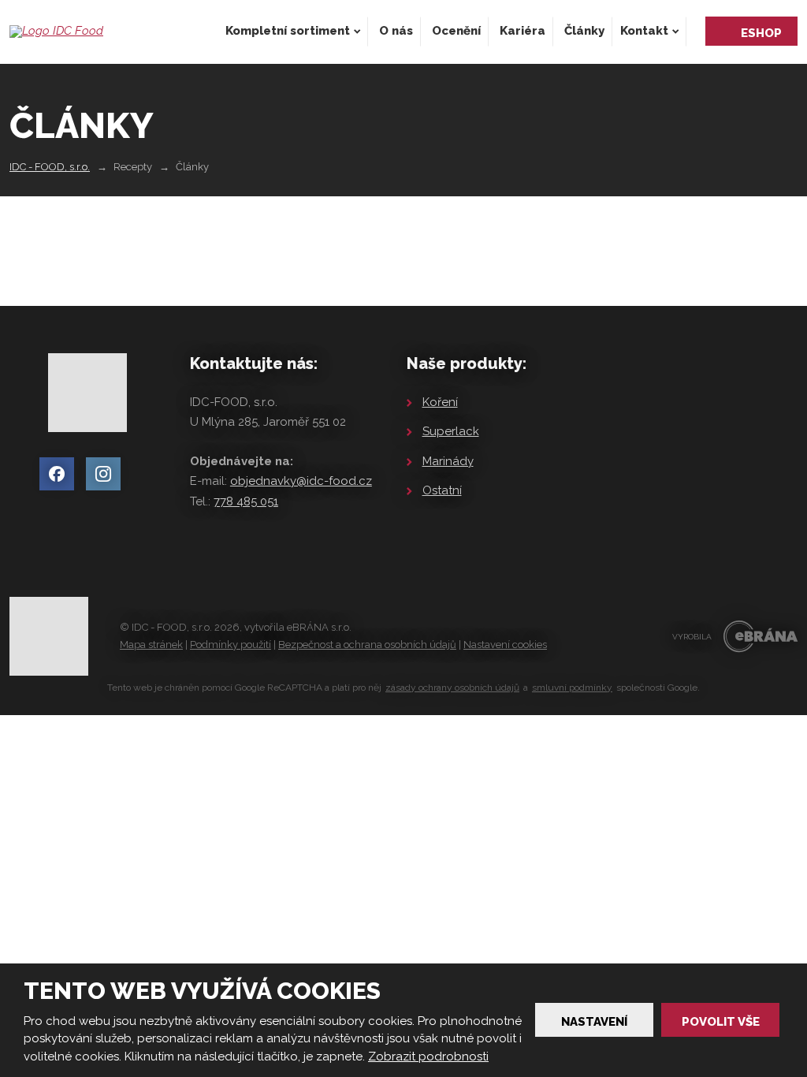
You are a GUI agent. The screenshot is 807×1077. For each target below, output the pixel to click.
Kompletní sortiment (287, 31)
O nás (396, 31)
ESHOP (761, 33)
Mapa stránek (151, 644)
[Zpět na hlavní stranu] (56, 31)
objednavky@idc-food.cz (301, 481)
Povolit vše (721, 1022)
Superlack (450, 431)
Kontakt (644, 31)
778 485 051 (246, 501)
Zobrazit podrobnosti (428, 1056)
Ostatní (442, 490)
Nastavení (594, 1022)
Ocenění (456, 31)
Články (584, 31)
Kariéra (522, 31)
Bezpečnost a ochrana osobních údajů (367, 644)
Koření (440, 402)
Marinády (448, 461)
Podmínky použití (230, 644)
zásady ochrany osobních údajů (452, 687)
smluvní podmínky (572, 687)
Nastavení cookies (505, 644)
